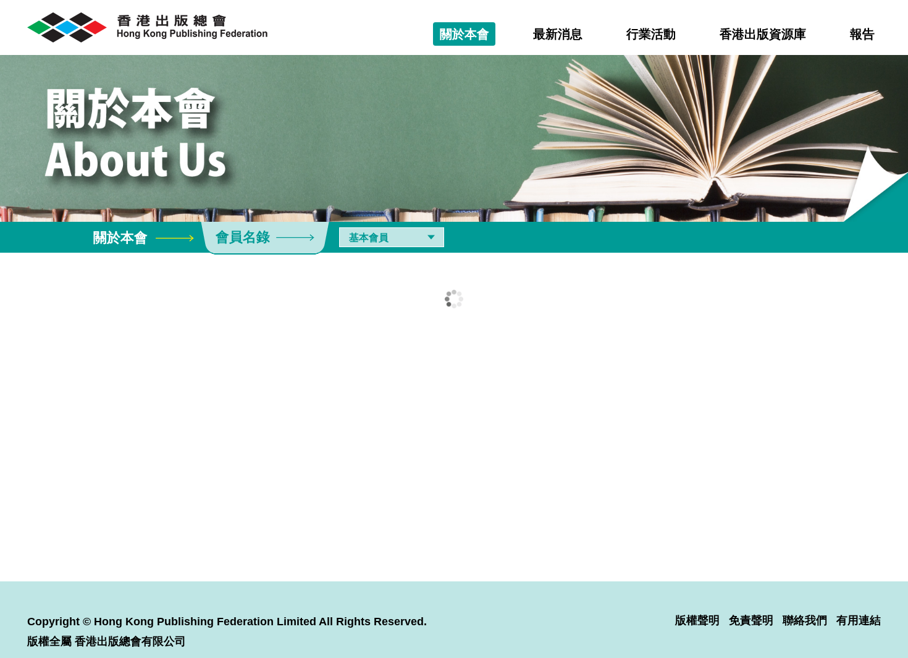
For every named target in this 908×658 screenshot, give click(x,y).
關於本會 (464, 34)
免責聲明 (751, 620)
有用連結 (858, 620)
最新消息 (557, 34)
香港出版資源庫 (763, 34)
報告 (862, 34)
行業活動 (651, 34)
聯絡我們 (805, 620)
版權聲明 (697, 620)
